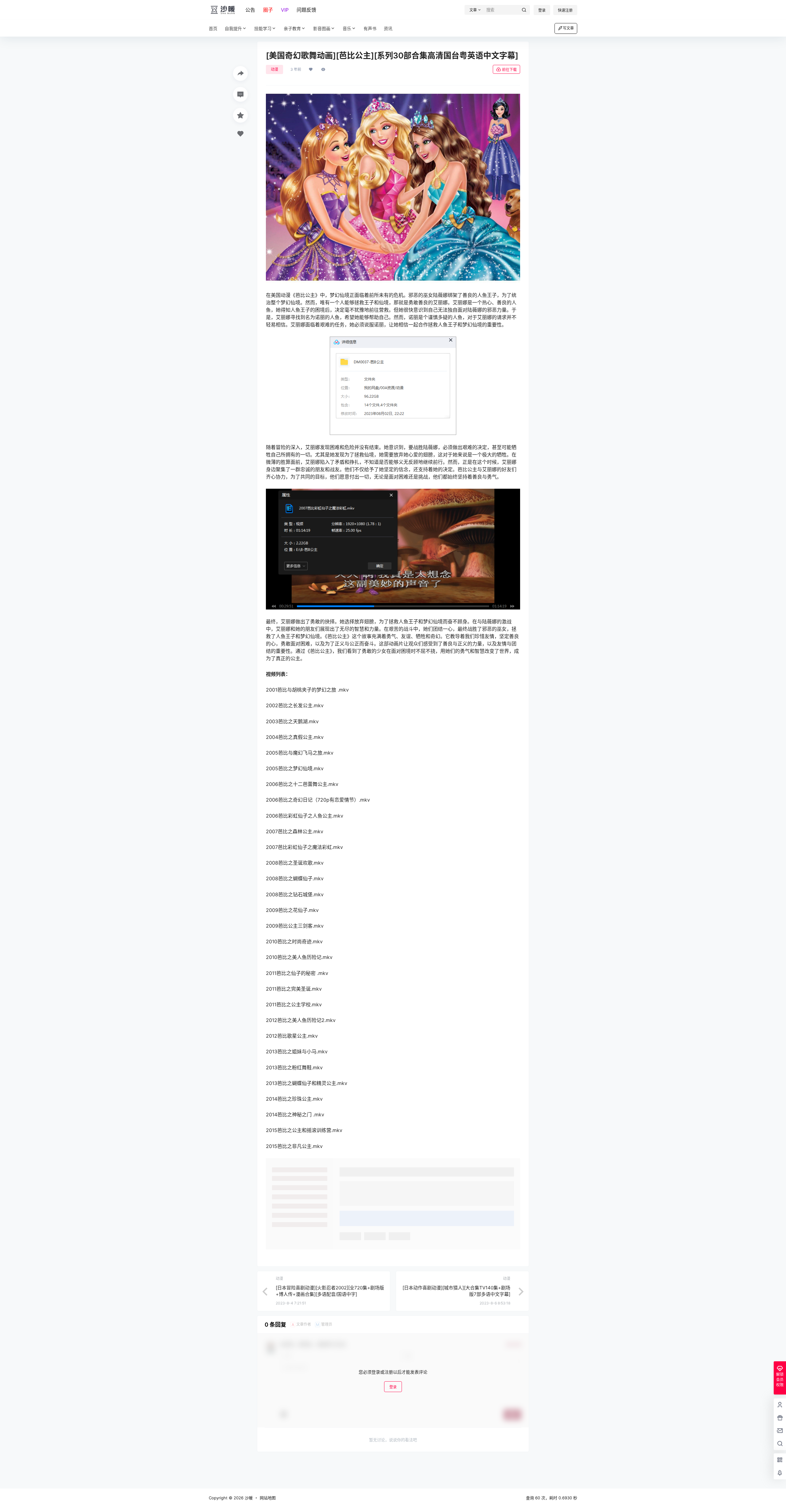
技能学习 (262, 28)
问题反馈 (306, 10)
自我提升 (233, 28)
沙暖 (248, 1497)
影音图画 (321, 28)
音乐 (347, 28)
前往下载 (509, 69)
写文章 (568, 28)
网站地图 (268, 1497)
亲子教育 (292, 28)
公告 (250, 10)
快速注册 (565, 10)
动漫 (274, 69)
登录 (542, 10)
